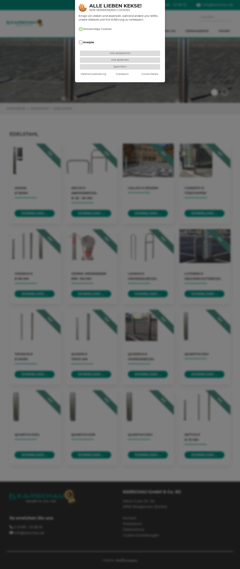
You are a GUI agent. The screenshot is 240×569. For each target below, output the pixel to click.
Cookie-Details (150, 74)
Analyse (88, 42)
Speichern (120, 66)
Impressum (122, 74)
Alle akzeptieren (120, 53)
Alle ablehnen (120, 60)
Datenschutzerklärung (93, 74)
